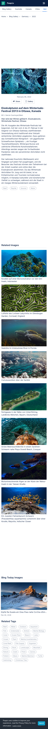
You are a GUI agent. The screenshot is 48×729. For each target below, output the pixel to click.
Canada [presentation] (29, 9)
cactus (32, 652)
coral (5, 635)
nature (6, 652)
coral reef (7, 643)
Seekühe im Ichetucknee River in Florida (18, 348)
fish (4, 631)
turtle (40, 656)
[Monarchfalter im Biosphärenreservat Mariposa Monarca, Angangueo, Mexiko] (3, 81)
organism (32, 643)
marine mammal (28, 656)
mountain (36, 648)
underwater (15, 631)
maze (15, 656)
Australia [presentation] (18, 9)
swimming (7, 660)
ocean (5, 639)
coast (15, 652)
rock (14, 648)
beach (27, 635)
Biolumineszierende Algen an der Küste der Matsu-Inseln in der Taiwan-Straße (23, 482)
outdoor (23, 627)
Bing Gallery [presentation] (6, 9)
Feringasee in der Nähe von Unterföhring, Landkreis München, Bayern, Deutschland (19, 413)
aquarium (34, 627)
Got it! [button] (41, 723)
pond (24, 652)
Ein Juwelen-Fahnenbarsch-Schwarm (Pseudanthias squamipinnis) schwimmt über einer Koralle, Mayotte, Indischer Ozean (23, 519)
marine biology (38, 631)
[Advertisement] (24, 43)
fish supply (19, 643)
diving (5, 648)
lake (36, 635)
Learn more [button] (16, 726)
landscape (25, 648)
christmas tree (21, 660)
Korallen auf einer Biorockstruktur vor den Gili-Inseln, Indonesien (22, 280)
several (23, 188)
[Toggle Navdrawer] (44, 3)
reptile (13, 188)
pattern (6, 656)
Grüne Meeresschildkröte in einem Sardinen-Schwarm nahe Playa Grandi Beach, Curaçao (21, 448)
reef (5, 188)
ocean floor (16, 635)
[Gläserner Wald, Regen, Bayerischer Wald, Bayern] (44, 81)
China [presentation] (37, 9)
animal (26, 631)
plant (14, 639)
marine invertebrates (29, 639)
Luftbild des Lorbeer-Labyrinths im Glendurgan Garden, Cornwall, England (22, 314)
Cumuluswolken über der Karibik (15, 380)
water (33, 188)
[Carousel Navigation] (24, 601)
